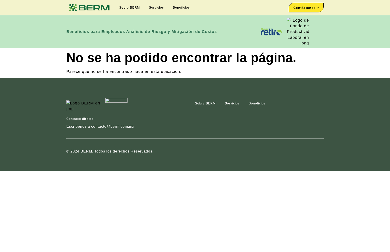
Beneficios (181, 7)
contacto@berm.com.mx (112, 126)
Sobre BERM (129, 7)
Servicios (156, 7)
